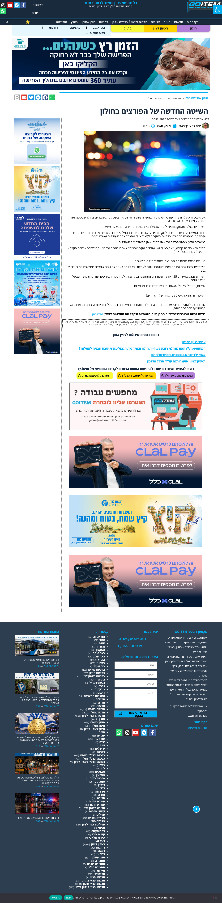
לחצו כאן (97, 314)
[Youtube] (10, 5)
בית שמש (99, 666)
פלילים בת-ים (96, 818)
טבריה (101, 735)
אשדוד (101, 646)
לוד (103, 768)
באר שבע (99, 656)
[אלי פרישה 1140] (111, 89)
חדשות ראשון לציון (93, 716)
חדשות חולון (97, 712)
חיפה (102, 732)
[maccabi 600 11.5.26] (37, 259)
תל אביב (100, 874)
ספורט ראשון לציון (94, 808)
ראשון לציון (160, 28)
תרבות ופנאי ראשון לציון (90, 887)
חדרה (101, 702)
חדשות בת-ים (96, 709)
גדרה (102, 686)
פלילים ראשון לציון (93, 824)
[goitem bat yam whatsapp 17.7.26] (37, 163)
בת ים (127, 28)
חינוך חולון (98, 725)
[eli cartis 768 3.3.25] (135, 487)
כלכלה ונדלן (120, 22)
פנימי (101, 828)
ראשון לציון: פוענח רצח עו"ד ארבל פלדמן (176, 361)
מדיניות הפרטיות (85, 897)
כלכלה (101, 752)
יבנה (102, 742)
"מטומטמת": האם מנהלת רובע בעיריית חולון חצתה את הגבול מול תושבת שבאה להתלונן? (142, 348)
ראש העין (99, 841)
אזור (102, 640)
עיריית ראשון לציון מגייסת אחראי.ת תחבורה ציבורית (41, 661)
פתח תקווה (98, 831)
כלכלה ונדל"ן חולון (93, 758)
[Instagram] (3, 5)
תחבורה (100, 861)
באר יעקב (99, 27)
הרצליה (100, 699)
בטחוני (100, 663)
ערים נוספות (97, 33)
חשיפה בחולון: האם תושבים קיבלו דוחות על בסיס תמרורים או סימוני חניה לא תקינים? (38, 700)
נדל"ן (101, 785)
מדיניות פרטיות (197, 727)
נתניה (101, 795)
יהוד (102, 745)
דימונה (100, 693)
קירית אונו (98, 834)
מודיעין (100, 775)
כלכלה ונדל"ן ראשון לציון (89, 762)
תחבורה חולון (96, 867)
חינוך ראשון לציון (94, 729)
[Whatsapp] (3, 11)
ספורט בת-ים (97, 801)
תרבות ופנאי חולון (94, 884)
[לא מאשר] (216, 897)
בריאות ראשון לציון (93, 676)
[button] (217, 9)
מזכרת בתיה (97, 778)
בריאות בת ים (96, 669)
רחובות (53, 27)
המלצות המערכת (94, 696)
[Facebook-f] (23, 5)
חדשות (178, 22)
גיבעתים (100, 689)
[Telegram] (17, 5)
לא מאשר (55, 897)
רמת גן (100, 854)
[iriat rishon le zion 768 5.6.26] (135, 546)
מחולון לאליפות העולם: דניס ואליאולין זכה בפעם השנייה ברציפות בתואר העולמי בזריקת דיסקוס (37, 740)
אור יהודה (99, 637)
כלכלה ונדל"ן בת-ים (92, 755)
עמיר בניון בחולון (194, 342)
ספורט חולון (97, 805)
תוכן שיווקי (88, 22)
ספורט (101, 798)
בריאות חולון (97, 673)
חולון (193, 28)
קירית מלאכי (97, 838)
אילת (102, 643)
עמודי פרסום (97, 811)
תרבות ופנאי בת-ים (93, 880)
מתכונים (100, 782)
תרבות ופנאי (139, 22)
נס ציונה (75, 27)
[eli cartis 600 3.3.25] (37, 353)
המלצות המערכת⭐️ (38, 22)
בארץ (74, 22)
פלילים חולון (192, 98)
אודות (35, 13)
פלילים (155, 22)
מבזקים (100, 772)
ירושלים (100, 749)
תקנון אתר (200, 722)
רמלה (101, 851)
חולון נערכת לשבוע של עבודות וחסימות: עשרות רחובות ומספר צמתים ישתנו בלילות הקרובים (38, 780)
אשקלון (100, 650)
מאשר (68, 897)
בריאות (103, 22)
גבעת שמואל (97, 683)
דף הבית (38, 5)
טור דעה (61, 22)
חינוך (167, 22)
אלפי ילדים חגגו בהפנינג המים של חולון (178, 355)
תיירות (101, 870)
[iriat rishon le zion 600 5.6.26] (37, 211)
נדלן (102, 788)
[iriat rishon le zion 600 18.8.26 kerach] (37, 305)
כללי (102, 765)
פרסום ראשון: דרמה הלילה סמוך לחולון (38, 818)
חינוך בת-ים (97, 722)
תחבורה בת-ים (96, 864)
